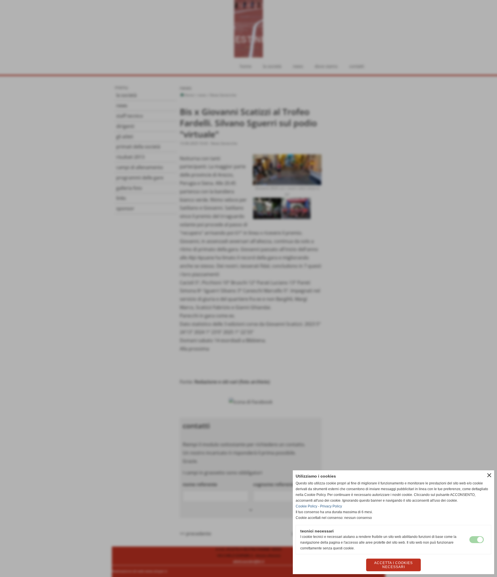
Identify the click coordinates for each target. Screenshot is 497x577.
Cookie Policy (306, 506)
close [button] (489, 475)
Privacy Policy (331, 506)
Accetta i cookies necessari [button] (393, 565)
